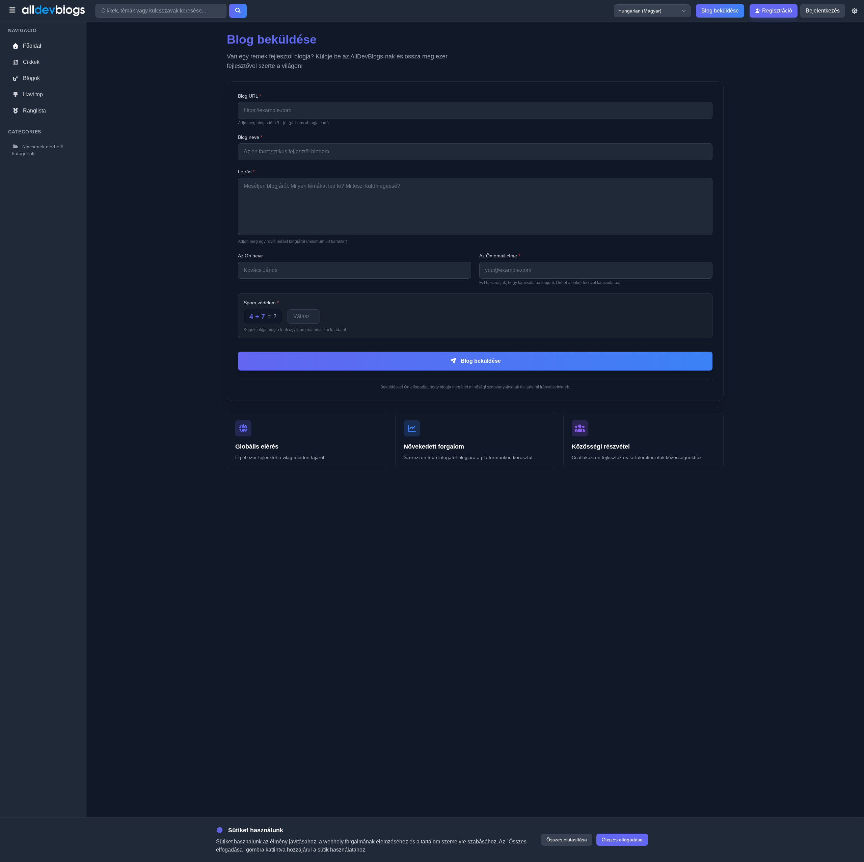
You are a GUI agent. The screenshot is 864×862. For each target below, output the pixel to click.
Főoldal (32, 46)
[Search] (238, 11)
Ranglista (34, 110)
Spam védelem (261, 302)
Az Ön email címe (499, 255)
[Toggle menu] (12, 11)
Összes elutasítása (566, 839)
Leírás (246, 171)
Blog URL (249, 96)
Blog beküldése (720, 11)
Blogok (31, 78)
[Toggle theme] (854, 10)
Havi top (33, 94)
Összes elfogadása (622, 839)
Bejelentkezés (823, 11)
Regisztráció (776, 11)
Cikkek (31, 62)
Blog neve (250, 137)
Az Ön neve (250, 255)
